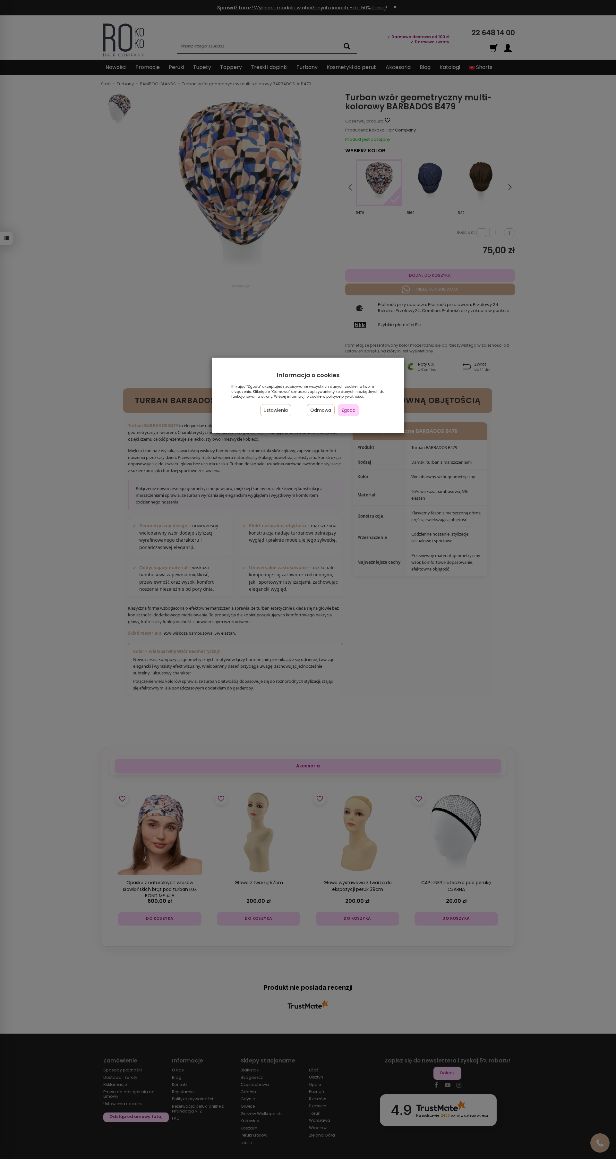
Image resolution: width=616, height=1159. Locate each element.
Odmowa (320, 410)
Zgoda (348, 410)
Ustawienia (276, 410)
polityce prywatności (344, 396)
